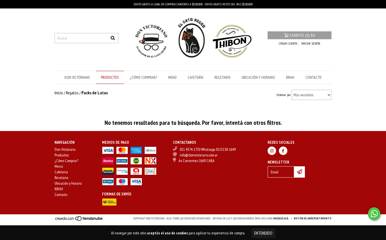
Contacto (313, 77)
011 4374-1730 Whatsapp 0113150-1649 (208, 149)
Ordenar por (284, 95)
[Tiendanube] (79, 220)
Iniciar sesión (310, 43)
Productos (110, 77)
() (302, 35)
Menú (172, 77)
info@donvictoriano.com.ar (199, 155)
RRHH (290, 77)
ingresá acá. (281, 218)
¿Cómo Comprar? (143, 77)
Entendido (263, 233)
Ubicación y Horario (258, 77)
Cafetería (195, 77)
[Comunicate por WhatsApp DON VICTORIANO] (374, 213)
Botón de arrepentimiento (312, 218)
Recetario (222, 77)
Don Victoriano (77, 77)
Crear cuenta (288, 43)
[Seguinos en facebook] (283, 151)
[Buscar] (112, 38)
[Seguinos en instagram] (272, 151)
